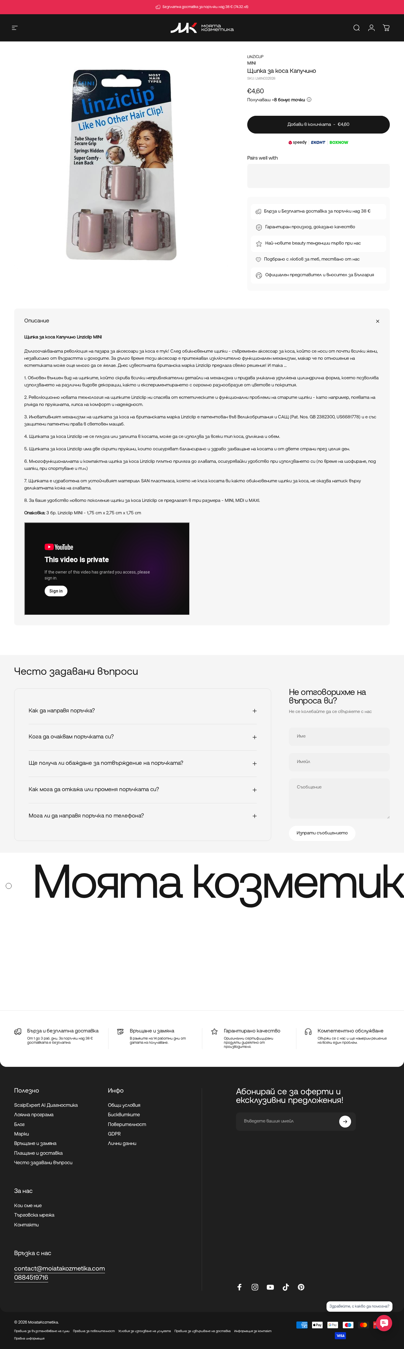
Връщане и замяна (35, 1143)
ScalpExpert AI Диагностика (46, 1105)
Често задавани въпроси (43, 1163)
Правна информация (29, 1338)
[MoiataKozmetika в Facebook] (239, 1287)
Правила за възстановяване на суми (42, 1331)
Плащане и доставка (38, 1153)
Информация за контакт (253, 1331)
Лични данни (122, 1143)
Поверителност (127, 1124)
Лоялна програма (34, 1115)
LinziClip (255, 57)
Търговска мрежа (34, 1215)
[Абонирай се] (345, 1122)
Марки (21, 1134)
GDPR (114, 1134)
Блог (19, 1124)
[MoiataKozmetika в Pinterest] (301, 1287)
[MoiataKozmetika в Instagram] (254, 1287)
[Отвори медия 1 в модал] (121, 161)
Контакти (26, 1225)
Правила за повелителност (94, 1331)
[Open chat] (384, 1323)
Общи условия (124, 1105)
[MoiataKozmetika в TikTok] (285, 1287)
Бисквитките (124, 1115)
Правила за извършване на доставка (202, 1331)
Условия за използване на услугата (144, 1331)
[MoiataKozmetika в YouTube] (270, 1287)
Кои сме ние (28, 1206)
